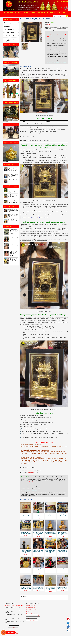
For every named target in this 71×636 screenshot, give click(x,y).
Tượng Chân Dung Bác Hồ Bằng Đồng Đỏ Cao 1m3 (14, 245)
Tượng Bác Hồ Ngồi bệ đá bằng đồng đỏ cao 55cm (62, 588)
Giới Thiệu (10, 12)
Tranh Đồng (7, 26)
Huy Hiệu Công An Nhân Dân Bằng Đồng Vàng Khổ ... (13, 259)
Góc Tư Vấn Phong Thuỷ (38, 12)
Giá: (46, 24)
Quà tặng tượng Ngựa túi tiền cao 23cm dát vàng (50, 569)
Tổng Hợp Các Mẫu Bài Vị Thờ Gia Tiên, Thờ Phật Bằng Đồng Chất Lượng (13, 190)
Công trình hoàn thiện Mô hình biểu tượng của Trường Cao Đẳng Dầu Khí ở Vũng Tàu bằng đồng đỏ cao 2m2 (11, 169)
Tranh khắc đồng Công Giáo (62, 569)
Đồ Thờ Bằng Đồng (9, 29)
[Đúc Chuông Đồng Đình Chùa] (11, 70)
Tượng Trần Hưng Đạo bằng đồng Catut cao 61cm (50, 588)
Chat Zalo (68, 624)
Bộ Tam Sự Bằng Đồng (30, 607)
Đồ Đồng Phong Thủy (9, 35)
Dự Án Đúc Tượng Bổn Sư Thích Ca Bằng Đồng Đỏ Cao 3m (13, 221)
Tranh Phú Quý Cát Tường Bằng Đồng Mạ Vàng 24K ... (26, 515)
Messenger (68, 628)
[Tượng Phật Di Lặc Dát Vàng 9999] (11, 152)
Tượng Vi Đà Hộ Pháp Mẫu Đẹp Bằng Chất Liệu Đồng (13, 210)
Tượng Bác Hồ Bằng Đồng (31, 617)
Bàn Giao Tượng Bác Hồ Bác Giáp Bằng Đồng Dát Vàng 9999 (13, 175)
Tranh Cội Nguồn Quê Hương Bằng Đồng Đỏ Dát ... (50, 515)
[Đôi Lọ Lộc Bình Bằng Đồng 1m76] (11, 90)
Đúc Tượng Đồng (29, 611)
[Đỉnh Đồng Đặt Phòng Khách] (11, 132)
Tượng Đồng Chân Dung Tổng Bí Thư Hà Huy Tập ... (14, 252)
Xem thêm (5, 59)
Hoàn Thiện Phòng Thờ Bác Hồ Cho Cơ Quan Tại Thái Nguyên (13, 180)
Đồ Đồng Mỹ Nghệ (9, 32)
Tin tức (26, 12)
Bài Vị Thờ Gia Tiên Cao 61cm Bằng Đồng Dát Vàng (38, 533)
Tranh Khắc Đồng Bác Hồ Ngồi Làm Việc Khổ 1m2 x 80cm (38, 515)
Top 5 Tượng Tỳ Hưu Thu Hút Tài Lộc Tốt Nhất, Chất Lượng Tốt (12, 201)
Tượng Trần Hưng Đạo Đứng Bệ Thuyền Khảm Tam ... (63, 551)
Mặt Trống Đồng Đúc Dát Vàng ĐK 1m (25, 569)
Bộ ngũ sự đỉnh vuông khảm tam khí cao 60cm (26, 588)
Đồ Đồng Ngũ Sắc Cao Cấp (31, 609)
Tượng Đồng (7, 23)
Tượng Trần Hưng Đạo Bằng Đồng (33, 615)
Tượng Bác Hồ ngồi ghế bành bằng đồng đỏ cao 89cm (38, 570)
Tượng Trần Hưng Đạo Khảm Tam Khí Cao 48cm (26, 551)
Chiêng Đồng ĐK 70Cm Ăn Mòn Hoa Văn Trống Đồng (14, 230)
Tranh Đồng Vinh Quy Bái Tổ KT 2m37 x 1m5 (26, 533)
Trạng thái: (47, 22)
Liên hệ (48, 24)
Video (64, 12)
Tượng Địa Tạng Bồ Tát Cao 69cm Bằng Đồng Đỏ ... (50, 533)
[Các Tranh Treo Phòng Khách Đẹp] (11, 112)
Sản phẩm (18, 12)
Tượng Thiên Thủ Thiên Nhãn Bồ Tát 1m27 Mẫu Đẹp (13, 215)
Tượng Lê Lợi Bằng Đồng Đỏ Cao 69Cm (14, 238)
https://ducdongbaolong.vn (14, 624)
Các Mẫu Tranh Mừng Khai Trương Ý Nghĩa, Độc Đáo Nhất (12, 195)
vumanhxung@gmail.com (13, 627)
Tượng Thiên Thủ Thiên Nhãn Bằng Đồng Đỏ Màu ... (38, 551)
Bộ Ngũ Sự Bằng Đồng (30, 605)
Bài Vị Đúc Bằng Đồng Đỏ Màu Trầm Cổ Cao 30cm (38, 588)
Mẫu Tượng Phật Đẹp (53, 12)
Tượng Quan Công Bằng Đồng (32, 613)
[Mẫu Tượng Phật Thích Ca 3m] (11, 52)
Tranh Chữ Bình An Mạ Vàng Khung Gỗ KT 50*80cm (50, 551)
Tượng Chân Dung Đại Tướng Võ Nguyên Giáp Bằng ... (62, 533)
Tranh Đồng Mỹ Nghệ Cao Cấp (32, 620)
